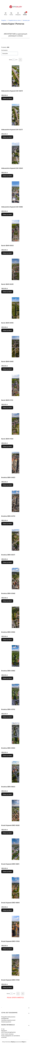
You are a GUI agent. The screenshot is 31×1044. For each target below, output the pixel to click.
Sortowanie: (4, 50)
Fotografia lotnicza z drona (14, 20)
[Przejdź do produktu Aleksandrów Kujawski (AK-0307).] (15, 76)
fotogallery (3, 20)
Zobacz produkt (7, 98)
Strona (10, 59)
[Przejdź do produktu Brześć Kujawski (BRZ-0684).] (15, 888)
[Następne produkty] (18, 993)
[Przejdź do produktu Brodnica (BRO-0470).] (15, 501)
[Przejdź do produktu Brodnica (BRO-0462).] (15, 463)
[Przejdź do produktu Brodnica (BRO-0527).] (15, 540)
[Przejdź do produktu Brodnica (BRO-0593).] (15, 733)
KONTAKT (4, 1037)
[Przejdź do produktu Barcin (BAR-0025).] (15, 270)
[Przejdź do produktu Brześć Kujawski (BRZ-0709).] (15, 965)
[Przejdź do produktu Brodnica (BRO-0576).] (15, 695)
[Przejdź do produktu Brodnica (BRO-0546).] (15, 579)
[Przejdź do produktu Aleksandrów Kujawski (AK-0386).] (15, 192)
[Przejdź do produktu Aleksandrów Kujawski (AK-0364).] (15, 154)
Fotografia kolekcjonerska (8, 1017)
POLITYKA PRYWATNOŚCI (8, 1032)
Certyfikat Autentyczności (8, 1020)
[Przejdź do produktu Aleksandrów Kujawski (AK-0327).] (15, 115)
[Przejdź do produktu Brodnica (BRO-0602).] (15, 772)
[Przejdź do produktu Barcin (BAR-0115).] (15, 386)
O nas (2, 1029)
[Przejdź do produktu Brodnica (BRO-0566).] (15, 656)
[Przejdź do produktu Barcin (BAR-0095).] (15, 347)
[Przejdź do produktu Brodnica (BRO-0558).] (15, 617)
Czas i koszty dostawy (7, 1034)
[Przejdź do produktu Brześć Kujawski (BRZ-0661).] (15, 849)
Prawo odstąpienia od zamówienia (10, 1035)
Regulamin (4, 1030)
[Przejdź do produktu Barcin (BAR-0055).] (15, 308)
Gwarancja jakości (6, 1022)
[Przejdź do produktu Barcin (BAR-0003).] (15, 231)
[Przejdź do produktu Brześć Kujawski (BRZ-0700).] (15, 927)
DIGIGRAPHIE (5, 1018)
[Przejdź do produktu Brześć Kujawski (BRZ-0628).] (15, 811)
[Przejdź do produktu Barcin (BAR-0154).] (15, 424)
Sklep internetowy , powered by (13, 1041)
